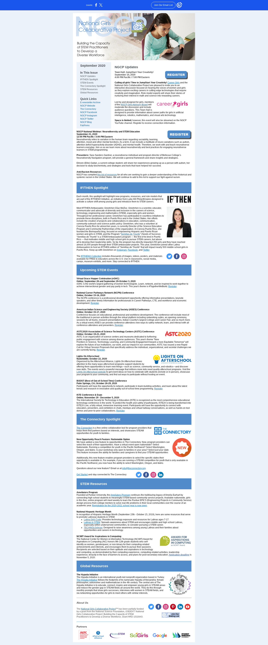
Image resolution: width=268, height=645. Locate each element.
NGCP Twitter (87, 119)
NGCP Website (87, 105)
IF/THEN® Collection (91, 256)
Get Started (82, 474)
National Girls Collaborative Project (98, 609)
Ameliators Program (120, 495)
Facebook (133, 250)
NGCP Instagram (88, 115)
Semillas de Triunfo (130, 234)
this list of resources (107, 174)
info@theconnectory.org (134, 468)
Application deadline (179, 554)
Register (172, 286)
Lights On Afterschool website (91, 372)
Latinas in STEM (92, 522)
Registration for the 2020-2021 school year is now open (119, 505)
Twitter (146, 250)
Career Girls (174, 82)
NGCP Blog (86, 122)
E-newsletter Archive (90, 102)
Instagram (122, 250)
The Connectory (88, 109)
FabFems (85, 125)
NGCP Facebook (88, 112)
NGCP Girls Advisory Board (134, 104)
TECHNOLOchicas (93, 527)
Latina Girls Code (92, 519)
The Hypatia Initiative (87, 580)
